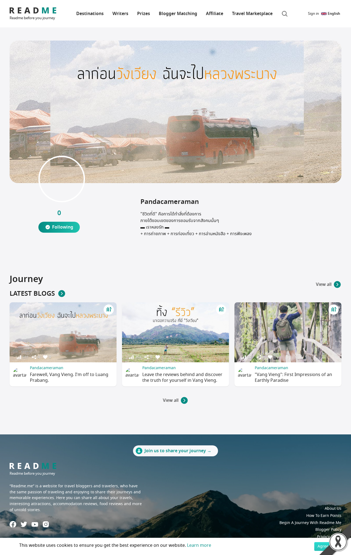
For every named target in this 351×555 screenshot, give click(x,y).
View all (324, 284)
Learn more (199, 545)
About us (333, 508)
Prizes (143, 13)
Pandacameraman (46, 368)
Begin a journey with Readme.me (310, 523)
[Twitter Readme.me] (24, 524)
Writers (120, 13)
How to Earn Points (323, 516)
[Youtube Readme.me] (35, 524)
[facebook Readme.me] (13, 524)
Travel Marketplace (252, 13)
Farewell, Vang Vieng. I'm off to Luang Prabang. (69, 377)
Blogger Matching (178, 13)
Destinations (90, 13)
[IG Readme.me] (46, 524)
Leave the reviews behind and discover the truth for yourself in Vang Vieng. (182, 377)
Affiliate (214, 13)
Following (62, 227)
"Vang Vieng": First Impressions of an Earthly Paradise (293, 377)
